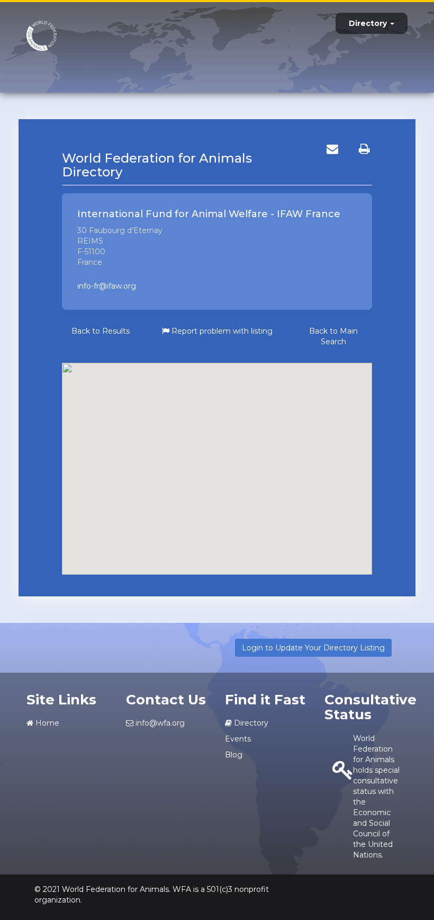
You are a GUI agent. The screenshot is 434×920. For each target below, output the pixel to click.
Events (238, 739)
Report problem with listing (221, 331)
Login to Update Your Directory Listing (313, 648)
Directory (369, 23)
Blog (233, 755)
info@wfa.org (159, 723)
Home (46, 723)
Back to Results (100, 331)
